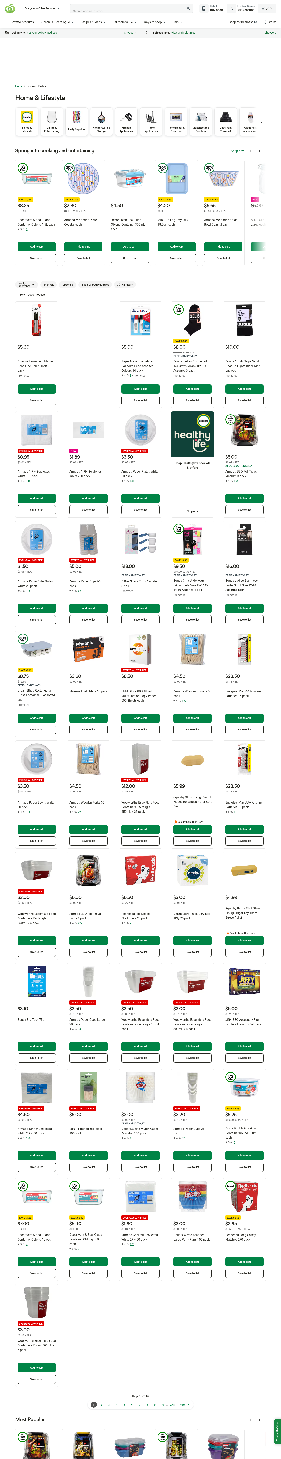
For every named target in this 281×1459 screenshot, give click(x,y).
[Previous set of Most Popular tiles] (251, 1420)
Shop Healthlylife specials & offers (192, 465)
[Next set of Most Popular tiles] (260, 1420)
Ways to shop (152, 22)
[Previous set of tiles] (261, 122)
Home (18, 86)
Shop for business (241, 22)
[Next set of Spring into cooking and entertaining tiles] (260, 151)
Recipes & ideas (91, 22)
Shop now (237, 151)
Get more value (122, 22)
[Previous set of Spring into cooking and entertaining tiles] (251, 151)
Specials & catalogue (55, 22)
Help (175, 22)
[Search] (188, 8)
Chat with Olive (277, 1431)
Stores (272, 22)
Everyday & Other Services (40, 8)
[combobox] (131, 8)
